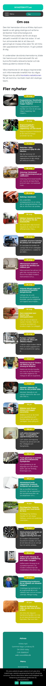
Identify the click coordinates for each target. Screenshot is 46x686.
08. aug (29, 193)
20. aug (29, 96)
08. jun (29, 553)
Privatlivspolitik (26, 683)
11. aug (29, 144)
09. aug (29, 168)
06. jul (29, 429)
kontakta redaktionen (31, 75)
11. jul (29, 384)
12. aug (29, 121)
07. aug (29, 260)
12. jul (29, 359)
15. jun (29, 503)
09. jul (29, 404)
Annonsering (23, 667)
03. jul (29, 479)
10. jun (29, 528)
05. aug (29, 285)
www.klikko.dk (25, 655)
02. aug (29, 334)
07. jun (29, 578)
